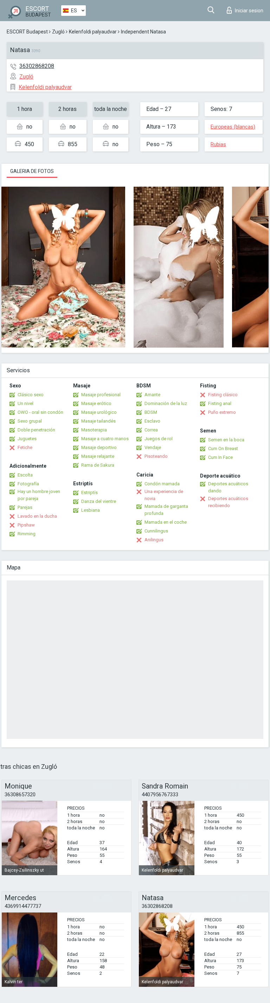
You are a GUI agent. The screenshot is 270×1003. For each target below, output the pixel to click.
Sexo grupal (30, 421)
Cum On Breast (223, 448)
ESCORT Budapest (27, 32)
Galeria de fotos (32, 171)
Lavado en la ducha (37, 516)
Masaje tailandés (98, 421)
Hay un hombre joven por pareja (39, 495)
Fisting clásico (223, 394)
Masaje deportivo (99, 447)
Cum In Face (220, 457)
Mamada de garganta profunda (166, 510)
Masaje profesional (101, 394)
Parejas (25, 507)
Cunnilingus (156, 531)
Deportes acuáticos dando (228, 487)
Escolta (25, 475)
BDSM (150, 412)
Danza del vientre (98, 501)
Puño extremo (222, 412)
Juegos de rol (158, 438)
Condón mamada (162, 483)
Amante (152, 394)
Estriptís (89, 492)
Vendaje (152, 447)
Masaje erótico (96, 403)
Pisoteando (156, 456)
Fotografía (28, 483)
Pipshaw (26, 525)
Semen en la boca (226, 439)
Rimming (27, 533)
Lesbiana (90, 510)
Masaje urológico (99, 412)
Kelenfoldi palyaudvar (93, 32)
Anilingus (153, 539)
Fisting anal (219, 403)
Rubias (218, 144)
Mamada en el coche (165, 522)
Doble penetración (36, 429)
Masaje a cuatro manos (105, 438)
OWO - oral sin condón (40, 412)
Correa (151, 429)
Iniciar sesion (249, 10)
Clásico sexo (31, 394)
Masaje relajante (97, 456)
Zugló (58, 32)
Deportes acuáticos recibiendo (228, 502)
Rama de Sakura (97, 465)
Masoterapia (94, 429)
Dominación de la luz (165, 403)
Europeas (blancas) (233, 127)
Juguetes (27, 438)
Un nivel (25, 403)
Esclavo (152, 421)
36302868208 (36, 66)
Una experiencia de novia (163, 495)
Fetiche (25, 447)
